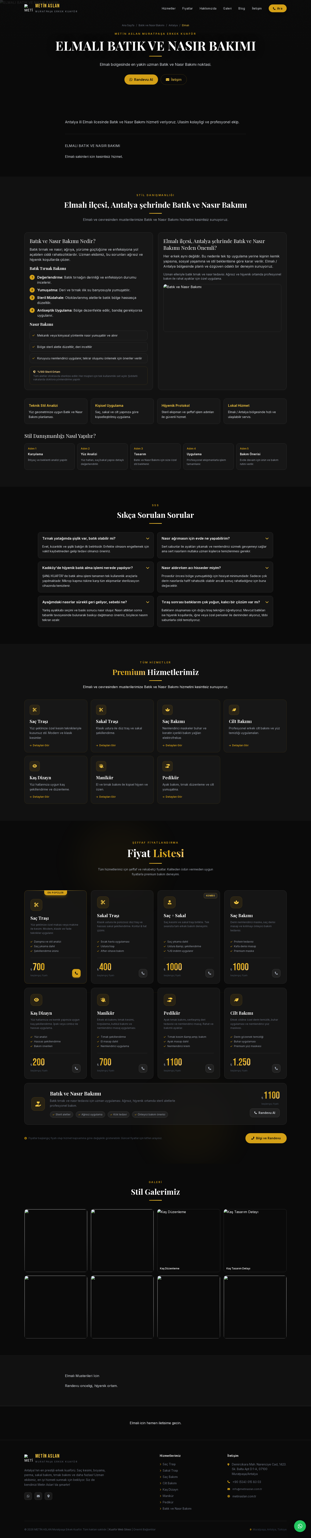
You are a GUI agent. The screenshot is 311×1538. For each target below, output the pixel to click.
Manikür (168, 1496)
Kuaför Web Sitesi (120, 1529)
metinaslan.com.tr (244, 1496)
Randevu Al (267, 1113)
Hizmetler (169, 8)
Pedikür (168, 1502)
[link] (55, 726)
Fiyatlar (187, 8)
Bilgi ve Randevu (268, 1138)
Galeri (227, 8)
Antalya (173, 25)
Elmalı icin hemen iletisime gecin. (155, 1423)
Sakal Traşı (170, 1470)
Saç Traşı (169, 1464)
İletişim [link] (176, 79)
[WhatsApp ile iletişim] (300, 1526)
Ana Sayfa (128, 25)
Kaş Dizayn (170, 1489)
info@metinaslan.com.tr (247, 1489)
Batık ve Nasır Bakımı (151, 25)
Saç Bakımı (170, 1477)
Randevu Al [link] (143, 79)
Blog (241, 8)
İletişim (257, 8)
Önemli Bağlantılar (144, 1529)
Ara (279, 8)
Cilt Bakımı (170, 1483)
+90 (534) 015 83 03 (247, 1482)
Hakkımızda (208, 8)
